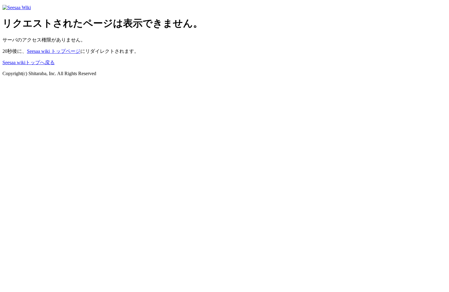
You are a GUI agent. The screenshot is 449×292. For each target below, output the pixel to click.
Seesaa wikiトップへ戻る (28, 62)
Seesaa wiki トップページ (53, 51)
